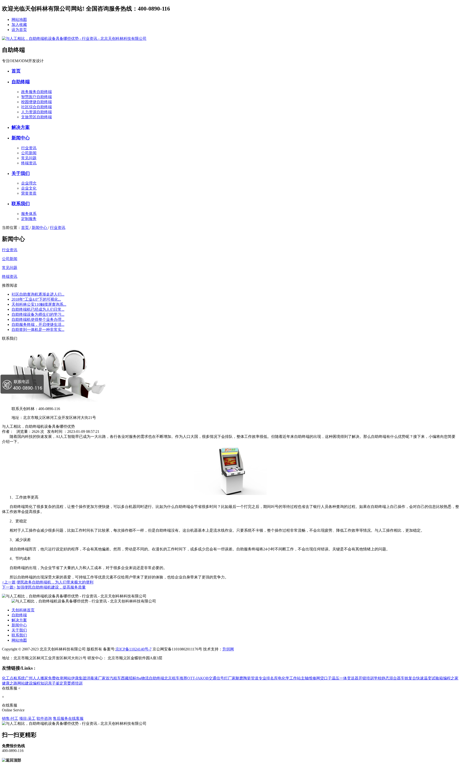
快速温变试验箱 (429, 678)
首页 (16, 70)
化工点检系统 (13, 678)
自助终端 (21, 81)
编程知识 (40, 683)
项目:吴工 (27, 718)
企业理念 (28, 183)
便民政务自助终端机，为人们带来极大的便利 (55, 582)
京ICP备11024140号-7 (133, 649)
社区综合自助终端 (36, 107)
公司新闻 (28, 153)
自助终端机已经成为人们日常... (38, 309)
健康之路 (9, 683)
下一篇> (9, 587)
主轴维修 (308, 678)
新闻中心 (21, 137)
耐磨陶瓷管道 (247, 678)
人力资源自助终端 (36, 112)
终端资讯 (28, 163)
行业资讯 (28, 148)
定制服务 (28, 219)
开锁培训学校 (370, 678)
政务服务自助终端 (36, 92)
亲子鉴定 (55, 683)
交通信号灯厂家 (222, 678)
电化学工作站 (289, 678)
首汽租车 (113, 678)
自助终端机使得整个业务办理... (38, 319)
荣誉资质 (28, 193)
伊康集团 (78, 678)
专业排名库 (268, 678)
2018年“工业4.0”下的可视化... (36, 299)
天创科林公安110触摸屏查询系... (39, 304)
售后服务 (60, 718)
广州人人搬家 (36, 678)
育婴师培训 (73, 683)
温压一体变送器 (345, 678)
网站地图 (19, 20)
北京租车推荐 (175, 678)
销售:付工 (10, 718)
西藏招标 (128, 678)
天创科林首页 (23, 610)
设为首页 (19, 30)
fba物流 (142, 678)
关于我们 (21, 173)
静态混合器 (391, 678)
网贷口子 (324, 678)
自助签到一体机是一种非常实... (38, 329)
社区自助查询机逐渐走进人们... (38, 294)
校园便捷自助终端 (36, 102)
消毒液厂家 (96, 678)
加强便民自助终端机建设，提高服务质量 (51, 587)
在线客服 (76, 718)
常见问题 (28, 158)
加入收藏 (19, 25)
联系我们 (21, 203)
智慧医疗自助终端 (36, 97)
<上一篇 (9, 582)
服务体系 (28, 214)
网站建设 (25, 683)
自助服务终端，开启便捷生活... (38, 324)
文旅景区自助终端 (36, 117)
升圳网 (228, 649)
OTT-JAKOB (198, 678)
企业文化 (28, 188)
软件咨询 (44, 718)
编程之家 (450, 678)
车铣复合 (408, 678)
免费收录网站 (59, 678)
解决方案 (21, 127)
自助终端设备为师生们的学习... (38, 314)
